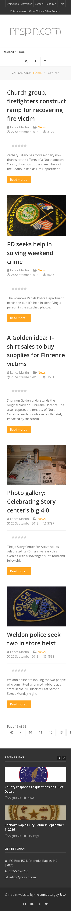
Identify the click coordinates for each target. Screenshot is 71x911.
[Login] (36, 61)
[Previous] (59, 758)
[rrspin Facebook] (24, 904)
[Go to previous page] (21, 732)
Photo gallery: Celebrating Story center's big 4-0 (31, 501)
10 (30, 732)
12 (50, 732)
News (42, 127)
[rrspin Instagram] (39, 904)
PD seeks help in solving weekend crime (30, 252)
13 (61, 732)
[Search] (26, 61)
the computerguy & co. (50, 894)
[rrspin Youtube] (32, 904)
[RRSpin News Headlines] (35, 31)
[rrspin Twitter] (46, 904)
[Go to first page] (11, 732)
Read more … (19, 179)
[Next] (64, 758)
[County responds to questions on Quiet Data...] (35, 774)
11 (40, 732)
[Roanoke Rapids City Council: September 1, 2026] (35, 812)
